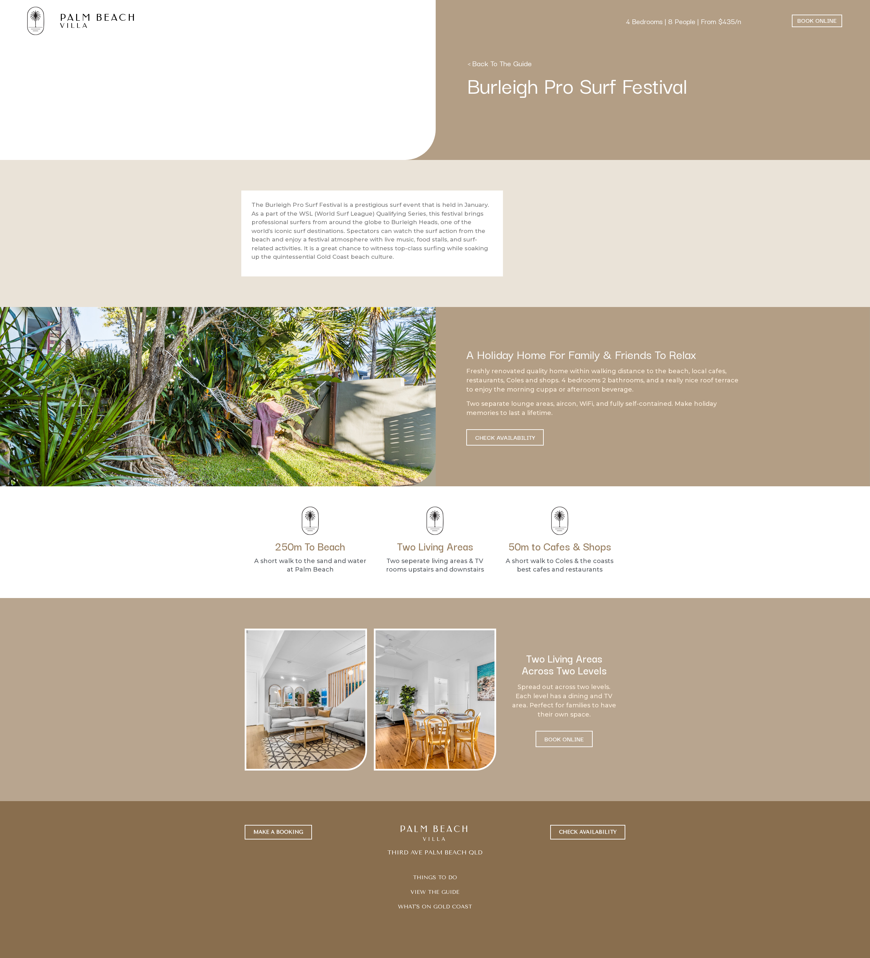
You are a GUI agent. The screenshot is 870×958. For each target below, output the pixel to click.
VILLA (74, 26)
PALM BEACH (98, 17)
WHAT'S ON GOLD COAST (435, 906)
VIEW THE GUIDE (435, 892)
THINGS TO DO (435, 877)
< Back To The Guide (499, 63)
